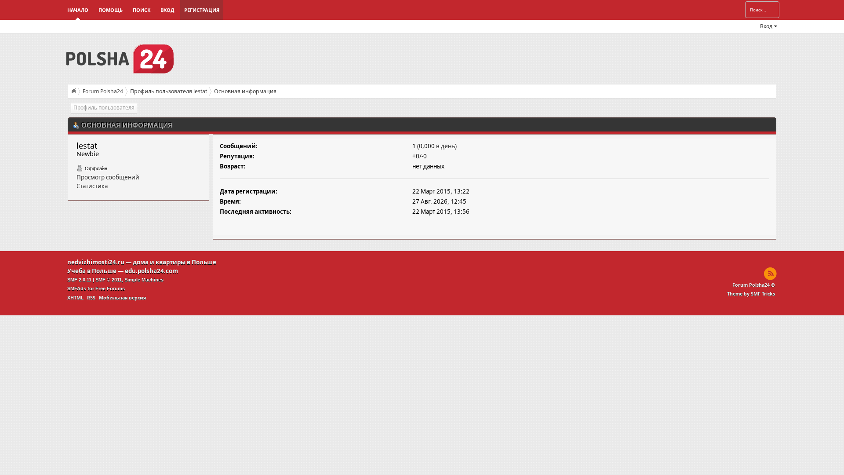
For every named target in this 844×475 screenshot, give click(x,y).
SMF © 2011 (108, 279)
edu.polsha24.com (151, 271)
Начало (77, 10)
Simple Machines (144, 279)
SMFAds (76, 288)
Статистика (92, 186)
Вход (167, 10)
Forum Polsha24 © (753, 285)
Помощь (110, 10)
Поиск (141, 10)
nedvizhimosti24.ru (95, 262)
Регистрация (201, 10)
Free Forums (110, 288)
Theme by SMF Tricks (751, 294)
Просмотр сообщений (107, 177)
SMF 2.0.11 (79, 279)
